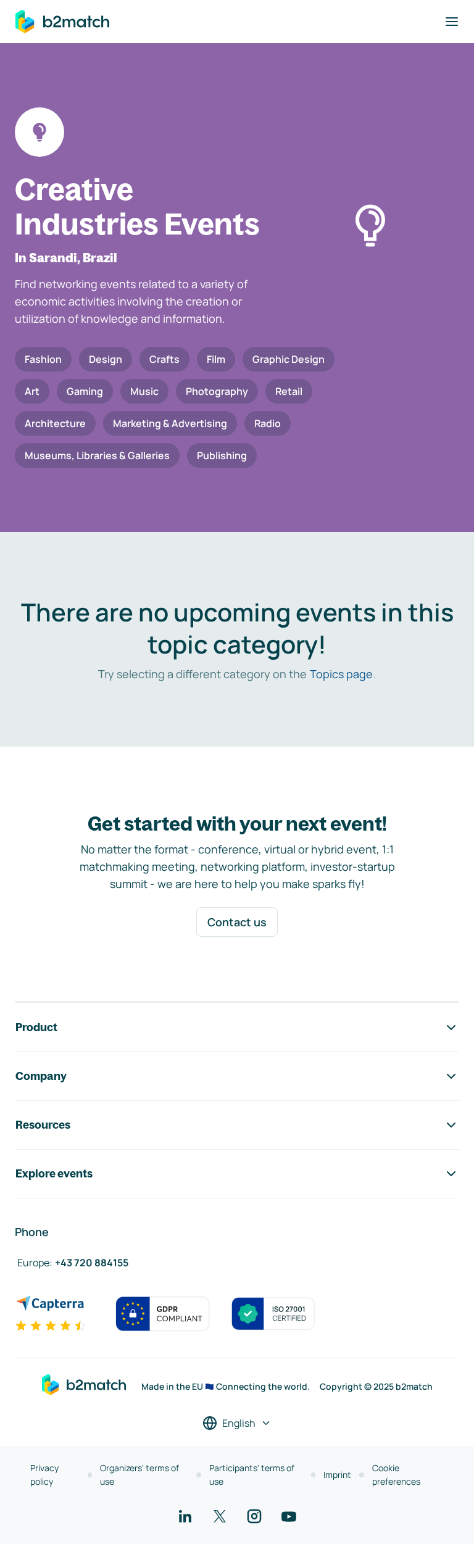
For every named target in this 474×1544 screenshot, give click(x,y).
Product (36, 1027)
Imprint (337, 1474)
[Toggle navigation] (452, 21)
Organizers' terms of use (139, 1474)
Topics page (341, 673)
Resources (42, 1125)
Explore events (54, 1173)
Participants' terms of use (251, 1474)
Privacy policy (44, 1474)
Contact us (237, 922)
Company (41, 1076)
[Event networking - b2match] (62, 21)
